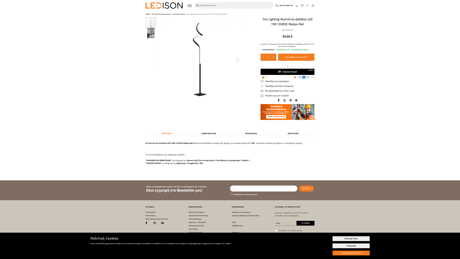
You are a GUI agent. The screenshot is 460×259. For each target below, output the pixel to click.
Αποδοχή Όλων (351, 238)
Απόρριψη (351, 246)
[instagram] (154, 223)
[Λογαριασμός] (296, 5)
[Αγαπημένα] (302, 5)
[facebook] (146, 223)
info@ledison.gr (237, 226)
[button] (197, 5)
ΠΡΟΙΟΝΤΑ (190, 5)
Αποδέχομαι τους (245, 194)
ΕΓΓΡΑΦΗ (306, 188)
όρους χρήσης (252, 194)
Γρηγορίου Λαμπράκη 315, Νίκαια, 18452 (245, 216)
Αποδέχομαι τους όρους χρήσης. (290, 231)
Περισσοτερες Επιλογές (351, 253)
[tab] (167, 133)
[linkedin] (162, 223)
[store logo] (164, 5)
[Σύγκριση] (307, 5)
